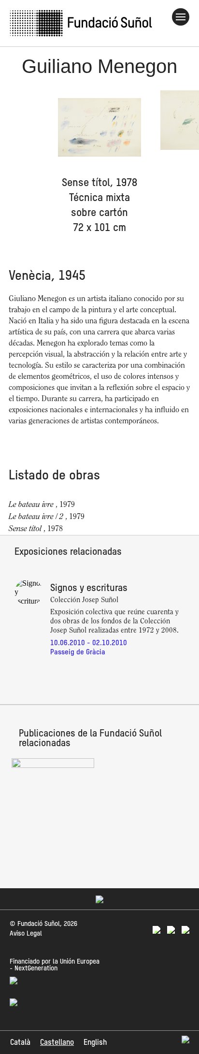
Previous (18, 162)
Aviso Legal (26, 933)
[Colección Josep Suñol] (53, 765)
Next (181, 162)
